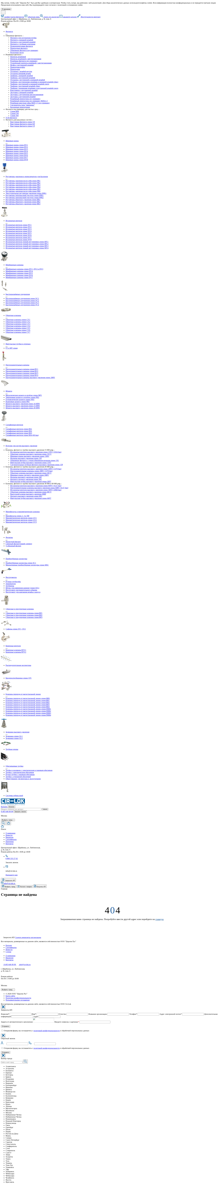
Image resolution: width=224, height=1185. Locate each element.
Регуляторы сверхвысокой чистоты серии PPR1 (25, 195)
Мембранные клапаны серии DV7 (19, 277)
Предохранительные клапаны (17, 365)
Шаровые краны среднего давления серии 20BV (29, 475)
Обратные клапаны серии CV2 (18, 322)
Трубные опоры (12, 749)
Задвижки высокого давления (17, 732)
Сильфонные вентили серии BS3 (19, 433)
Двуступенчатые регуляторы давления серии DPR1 (26, 193)
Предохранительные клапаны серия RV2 (22, 371)
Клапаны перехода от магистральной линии (23, 694)
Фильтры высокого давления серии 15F (26, 458)
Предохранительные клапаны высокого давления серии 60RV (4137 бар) (39, 488)
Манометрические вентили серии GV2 (21, 520)
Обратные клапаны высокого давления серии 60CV (31, 492)
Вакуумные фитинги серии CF (22, 126)
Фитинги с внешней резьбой (21, 40)
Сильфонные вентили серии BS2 (19, 431)
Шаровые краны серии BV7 (17, 158)
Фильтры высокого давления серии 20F (26, 477)
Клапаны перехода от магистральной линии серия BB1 (28, 700)
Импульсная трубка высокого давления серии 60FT (30, 498)
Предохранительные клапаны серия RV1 (22, 369)
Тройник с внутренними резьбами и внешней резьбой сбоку (34, 82)
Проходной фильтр (13, 542)
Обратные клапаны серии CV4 (18, 326)
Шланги (9, 391)
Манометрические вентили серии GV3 (21, 522)
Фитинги (9, 31)
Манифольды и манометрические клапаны (23, 512)
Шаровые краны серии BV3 (17, 149)
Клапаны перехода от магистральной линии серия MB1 (28, 698)
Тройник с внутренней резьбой (22, 78)
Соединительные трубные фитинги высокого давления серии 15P (36, 465)
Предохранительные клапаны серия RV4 (22, 375)
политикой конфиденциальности (46, 1031)
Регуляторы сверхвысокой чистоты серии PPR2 (25, 198)
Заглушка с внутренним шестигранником (26, 95)
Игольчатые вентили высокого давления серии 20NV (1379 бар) (35, 469)
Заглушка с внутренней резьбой (23, 97)
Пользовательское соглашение (18, 1000)
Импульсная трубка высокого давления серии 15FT (30, 463)
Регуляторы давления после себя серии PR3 (23, 185)
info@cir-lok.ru (9, 883)
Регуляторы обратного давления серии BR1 (23, 200)
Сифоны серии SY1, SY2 (16, 629)
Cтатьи (8, 952)
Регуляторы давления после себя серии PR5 (23, 189)
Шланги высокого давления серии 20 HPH (23, 408)
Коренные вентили (13, 646)
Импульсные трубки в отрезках (18, 344)
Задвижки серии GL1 (14, 736)
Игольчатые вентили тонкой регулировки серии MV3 (27, 246)
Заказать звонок (20, 812)
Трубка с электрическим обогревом (20, 772)
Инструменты (11, 577)
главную (159, 919)
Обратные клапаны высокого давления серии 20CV (31, 473)
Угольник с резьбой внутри (21, 71)
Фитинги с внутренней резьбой (22, 42)
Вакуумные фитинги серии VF (22, 122)
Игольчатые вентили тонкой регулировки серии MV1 (27, 242)
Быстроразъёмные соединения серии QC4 (22, 305)
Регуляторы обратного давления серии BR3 (23, 204)
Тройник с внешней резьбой (21, 76)
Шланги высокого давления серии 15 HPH (23, 406)
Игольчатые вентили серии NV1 (19, 225)
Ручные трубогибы (13, 582)
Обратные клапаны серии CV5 (18, 328)
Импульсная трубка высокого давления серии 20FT (30, 481)
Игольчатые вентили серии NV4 (19, 231)
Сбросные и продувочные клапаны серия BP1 (24, 613)
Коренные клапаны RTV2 (16, 652)
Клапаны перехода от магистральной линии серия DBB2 (28, 711)
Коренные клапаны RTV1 (16, 650)
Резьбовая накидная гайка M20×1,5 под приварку (30, 103)
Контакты (9, 960)
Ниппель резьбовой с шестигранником (25, 59)
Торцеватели (11, 584)
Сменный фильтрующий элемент (19, 544)
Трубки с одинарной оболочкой (18, 777)
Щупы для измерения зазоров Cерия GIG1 (22, 588)
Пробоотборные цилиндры (16, 559)
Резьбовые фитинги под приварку (23, 61)
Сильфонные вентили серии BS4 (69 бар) (22, 435)
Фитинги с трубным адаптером (22, 44)
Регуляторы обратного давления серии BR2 (23, 202)
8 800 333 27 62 (12, 858)
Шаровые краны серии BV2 (17, 147)
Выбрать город (7, 990)
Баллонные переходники (20, 107)
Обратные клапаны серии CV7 (18, 332)
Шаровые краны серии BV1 (17, 145)
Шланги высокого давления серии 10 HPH (23, 404)
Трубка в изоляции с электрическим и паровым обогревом (29, 770)
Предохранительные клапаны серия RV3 (22, 373)
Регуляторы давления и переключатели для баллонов (27, 177)
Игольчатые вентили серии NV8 (19, 240)
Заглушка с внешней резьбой (21, 92)
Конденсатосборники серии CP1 (19, 678)
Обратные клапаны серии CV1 (18, 320)
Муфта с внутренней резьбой (21, 65)
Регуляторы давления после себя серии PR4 (23, 187)
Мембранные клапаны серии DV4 (19, 271)
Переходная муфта (17, 67)
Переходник (15, 69)
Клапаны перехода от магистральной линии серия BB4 (28, 707)
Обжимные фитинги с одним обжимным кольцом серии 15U (34, 460)
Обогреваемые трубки (14, 766)
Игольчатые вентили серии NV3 (19, 229)
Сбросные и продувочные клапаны (20, 609)
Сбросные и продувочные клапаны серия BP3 (24, 617)
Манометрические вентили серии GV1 (21, 518)
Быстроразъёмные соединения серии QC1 (22, 298)
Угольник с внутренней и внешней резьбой (27, 80)
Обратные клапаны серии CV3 (18, 324)
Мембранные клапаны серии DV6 (19, 275)
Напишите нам (12, 875)
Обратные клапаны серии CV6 (18, 330)
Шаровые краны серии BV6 (17, 156)
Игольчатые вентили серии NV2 (19, 227)
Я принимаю (6, 9)
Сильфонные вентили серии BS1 (19, 429)
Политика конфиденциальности (18, 998)
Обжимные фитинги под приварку (24, 50)
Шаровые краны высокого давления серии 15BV (29, 456)
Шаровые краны (12, 141)
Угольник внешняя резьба (20, 74)
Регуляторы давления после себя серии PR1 (23, 181)
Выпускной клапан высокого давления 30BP (28, 494)
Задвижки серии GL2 (14, 738)
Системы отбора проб (14, 796)
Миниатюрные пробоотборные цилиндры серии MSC (27, 565)
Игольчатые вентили (14, 221)
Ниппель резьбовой (18, 57)
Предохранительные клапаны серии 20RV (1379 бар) (31, 471)
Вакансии (9, 958)
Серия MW (14, 111)
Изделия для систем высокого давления (21, 446)
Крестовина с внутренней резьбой (24, 90)
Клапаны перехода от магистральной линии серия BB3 (28, 705)
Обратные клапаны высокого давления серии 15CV (31, 454)
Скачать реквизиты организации (28, 937)
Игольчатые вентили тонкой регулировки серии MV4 (27, 248)
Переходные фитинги (19, 48)
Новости (9, 950)
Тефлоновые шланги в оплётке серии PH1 (22, 397)
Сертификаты (11, 947)
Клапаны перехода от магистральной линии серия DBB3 (28, 713)
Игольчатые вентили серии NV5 (19, 233)
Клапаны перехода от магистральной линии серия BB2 (28, 703)
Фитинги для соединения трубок (23, 38)
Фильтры (9, 537)
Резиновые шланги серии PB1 (18, 402)
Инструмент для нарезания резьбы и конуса (23, 592)
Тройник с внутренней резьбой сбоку (25, 86)
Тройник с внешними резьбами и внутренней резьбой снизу (34, 88)
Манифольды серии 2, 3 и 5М (17, 516)
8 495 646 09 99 (7, 812)
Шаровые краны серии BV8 (17, 160)
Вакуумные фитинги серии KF (22, 124)
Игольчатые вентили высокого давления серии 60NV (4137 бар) (35, 486)
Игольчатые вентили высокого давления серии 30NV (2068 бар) (35, 490)
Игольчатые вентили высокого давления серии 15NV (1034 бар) (35, 452)
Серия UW (14, 113)
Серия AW (14, 116)
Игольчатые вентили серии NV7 (19, 237)
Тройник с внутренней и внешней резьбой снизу (29, 84)
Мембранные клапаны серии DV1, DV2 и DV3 (24, 269)
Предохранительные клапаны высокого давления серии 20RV (30, 378)
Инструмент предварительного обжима (21, 590)
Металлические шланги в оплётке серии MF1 (24, 395)
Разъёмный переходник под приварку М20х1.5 (29, 101)
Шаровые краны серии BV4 (17, 151)
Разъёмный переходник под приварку (25, 99)
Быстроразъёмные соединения (18, 294)
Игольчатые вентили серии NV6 (19, 235)
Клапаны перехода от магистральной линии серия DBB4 (28, 715)
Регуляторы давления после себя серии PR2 (23, 183)
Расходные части (17, 52)
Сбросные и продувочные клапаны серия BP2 (24, 615)
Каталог (9, 945)
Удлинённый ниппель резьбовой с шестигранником (31, 63)
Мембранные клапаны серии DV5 (19, 273)
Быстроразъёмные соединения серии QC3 (22, 303)
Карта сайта (10, 996)
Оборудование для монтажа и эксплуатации (23, 779)
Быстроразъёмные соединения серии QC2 (22, 301)
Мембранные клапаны (14, 265)
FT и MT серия (12, 348)
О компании (10, 956)
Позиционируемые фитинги (21, 46)
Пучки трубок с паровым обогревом (20, 775)
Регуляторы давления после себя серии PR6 (23, 191)
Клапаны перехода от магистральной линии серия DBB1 (28, 709)
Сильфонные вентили (14, 425)
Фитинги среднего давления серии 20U (26, 479)
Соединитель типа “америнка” (22, 105)
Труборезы (10, 586)
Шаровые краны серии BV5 (17, 153)
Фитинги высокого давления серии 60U (26, 496)
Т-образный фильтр (13, 546)
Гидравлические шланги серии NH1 (20, 399)
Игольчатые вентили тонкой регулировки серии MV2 (27, 244)
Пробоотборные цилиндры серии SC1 (21, 563)
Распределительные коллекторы (18, 665)
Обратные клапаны (13, 315)
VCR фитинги (11, 118)
